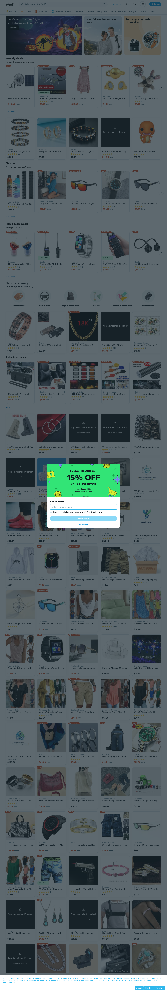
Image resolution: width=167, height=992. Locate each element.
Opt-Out (148, 988)
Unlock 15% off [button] (83, 518)
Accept (139, 988)
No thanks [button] (83, 524)
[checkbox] (51, 512)
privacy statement (104, 978)
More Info (159, 988)
